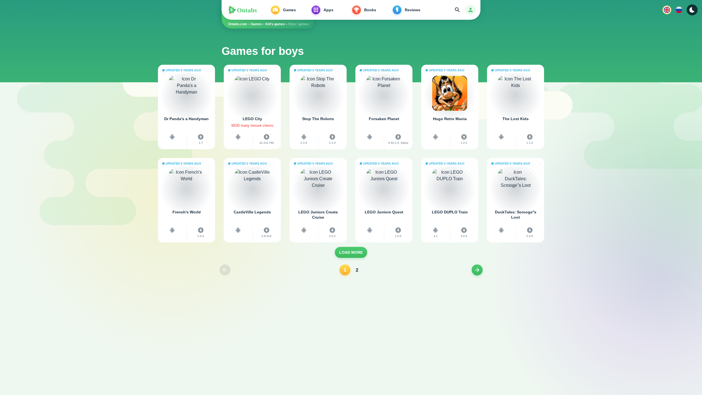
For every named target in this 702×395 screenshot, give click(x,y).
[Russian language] (678, 9)
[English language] (666, 9)
